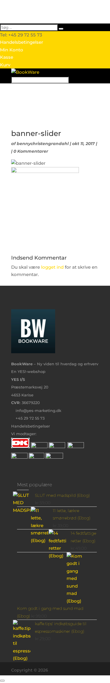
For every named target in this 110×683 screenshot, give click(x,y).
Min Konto (11, 50)
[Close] (2, 681)
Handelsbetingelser (21, 42)
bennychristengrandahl (43, 143)
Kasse (6, 57)
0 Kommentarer (30, 151)
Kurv (5, 65)
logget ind (52, 267)
